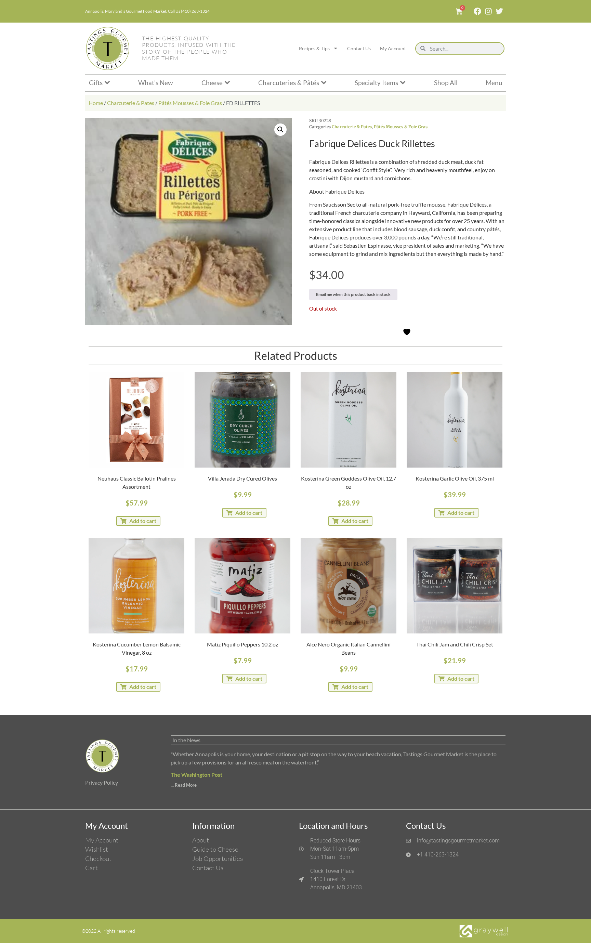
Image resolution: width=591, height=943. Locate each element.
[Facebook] (477, 11)
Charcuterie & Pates (130, 103)
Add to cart (142, 521)
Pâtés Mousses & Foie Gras (190, 103)
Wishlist (96, 849)
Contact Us (359, 48)
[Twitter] (499, 11)
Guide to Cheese (215, 849)
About (200, 840)
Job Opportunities (217, 858)
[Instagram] (488, 11)
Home (96, 103)
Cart (91, 867)
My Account (393, 48)
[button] (280, 129)
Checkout (98, 858)
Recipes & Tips (314, 48)
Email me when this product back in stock (353, 294)
